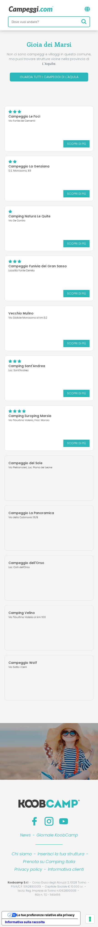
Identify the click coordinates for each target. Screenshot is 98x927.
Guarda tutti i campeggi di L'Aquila (49, 77)
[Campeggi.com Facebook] (34, 821)
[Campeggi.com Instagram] (49, 821)
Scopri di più (76, 144)
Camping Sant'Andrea (26, 366)
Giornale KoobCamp (57, 835)
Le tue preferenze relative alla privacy (46, 915)
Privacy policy (28, 869)
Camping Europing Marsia (29, 416)
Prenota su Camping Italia (49, 861)
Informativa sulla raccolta (25, 922)
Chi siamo (22, 854)
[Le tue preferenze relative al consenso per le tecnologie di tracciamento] (90, 919)
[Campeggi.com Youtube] (63, 821)
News (25, 835)
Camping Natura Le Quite (29, 216)
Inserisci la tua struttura (61, 854)
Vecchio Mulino (21, 313)
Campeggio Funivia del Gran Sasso (37, 266)
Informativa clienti (66, 869)
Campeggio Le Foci (24, 116)
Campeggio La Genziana (28, 166)
